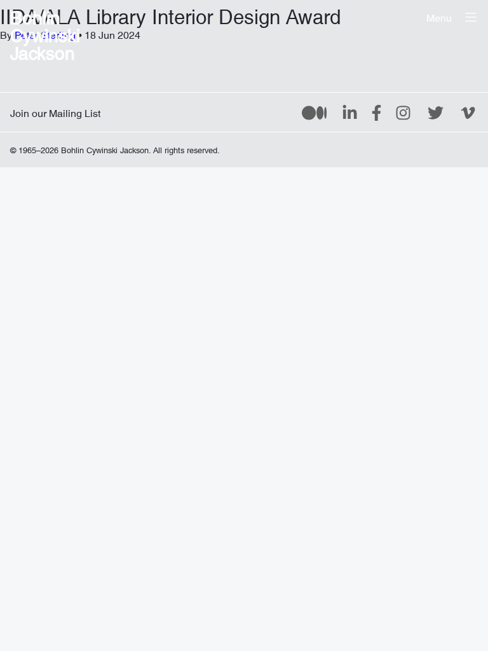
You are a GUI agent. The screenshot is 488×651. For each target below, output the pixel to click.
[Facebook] (376, 112)
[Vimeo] (468, 112)
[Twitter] (436, 112)
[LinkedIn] (350, 112)
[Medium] (314, 112)
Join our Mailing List (55, 111)
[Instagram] (403, 112)
